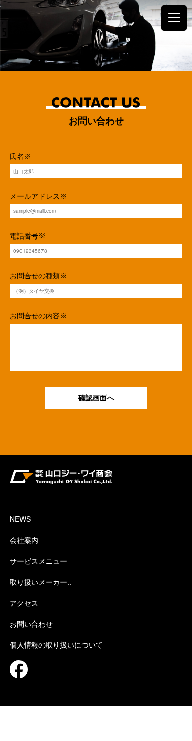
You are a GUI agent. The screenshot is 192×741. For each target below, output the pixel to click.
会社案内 (24, 540)
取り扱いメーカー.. (40, 582)
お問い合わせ (31, 623)
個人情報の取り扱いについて (56, 644)
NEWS (20, 519)
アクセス (24, 602)
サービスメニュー (38, 561)
